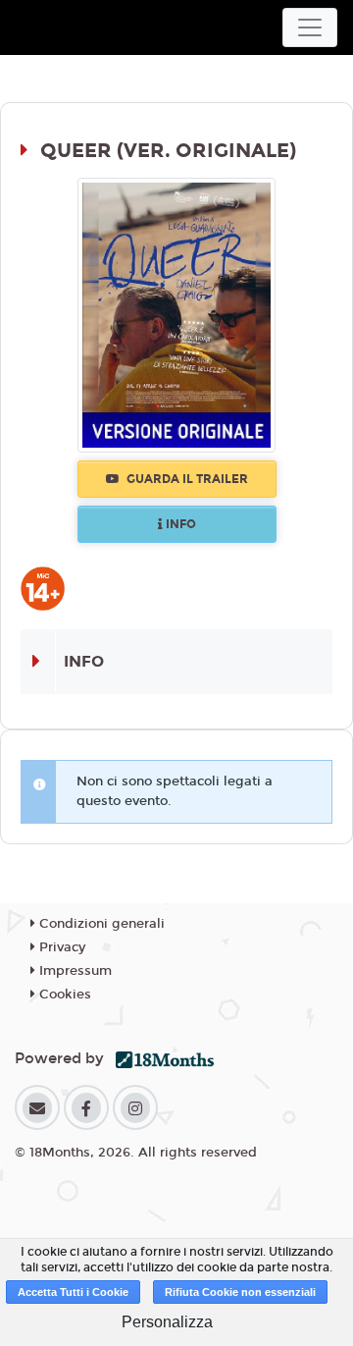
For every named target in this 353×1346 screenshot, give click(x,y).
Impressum (73, 971)
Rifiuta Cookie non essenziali (240, 1292)
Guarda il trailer (186, 479)
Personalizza (167, 1322)
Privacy (60, 947)
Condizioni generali (100, 924)
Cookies (63, 994)
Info (179, 524)
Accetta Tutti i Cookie (73, 1292)
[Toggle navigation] (309, 27)
